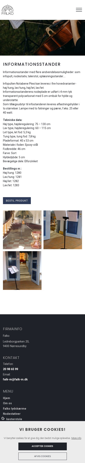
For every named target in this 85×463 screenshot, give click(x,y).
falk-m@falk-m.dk (15, 379)
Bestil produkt (17, 200)
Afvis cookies (42, 456)
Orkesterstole (12, 419)
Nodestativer (12, 414)
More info (76, 438)
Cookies (3, 418)
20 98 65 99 (10, 369)
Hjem (6, 398)
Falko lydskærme (14, 408)
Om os (7, 403)
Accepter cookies (42, 446)
